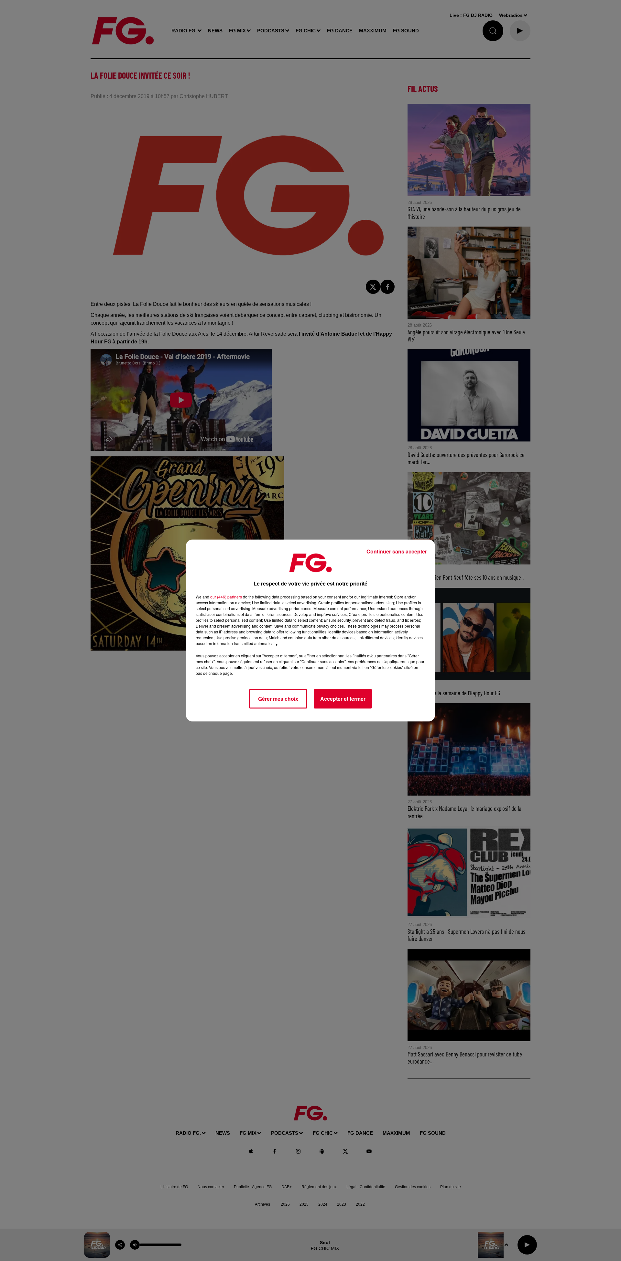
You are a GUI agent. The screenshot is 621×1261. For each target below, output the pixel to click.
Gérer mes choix (278, 698)
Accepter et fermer (342, 698)
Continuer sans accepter (396, 551)
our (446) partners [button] (226, 596)
